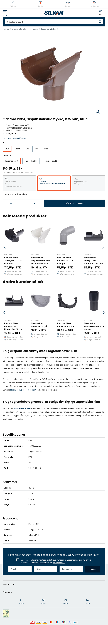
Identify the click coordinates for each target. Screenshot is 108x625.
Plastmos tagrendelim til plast (23, 390)
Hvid (36, 148)
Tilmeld (93, 569)
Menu (5, 15)
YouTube (65, 603)
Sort (46, 148)
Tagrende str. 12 (50, 161)
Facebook (21, 603)
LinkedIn (87, 603)
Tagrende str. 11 (31, 161)
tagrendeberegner (22, 408)
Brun (7, 148)
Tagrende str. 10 (11, 161)
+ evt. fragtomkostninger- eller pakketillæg (18, 172)
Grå (27, 148)
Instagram (43, 603)
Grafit (17, 148)
